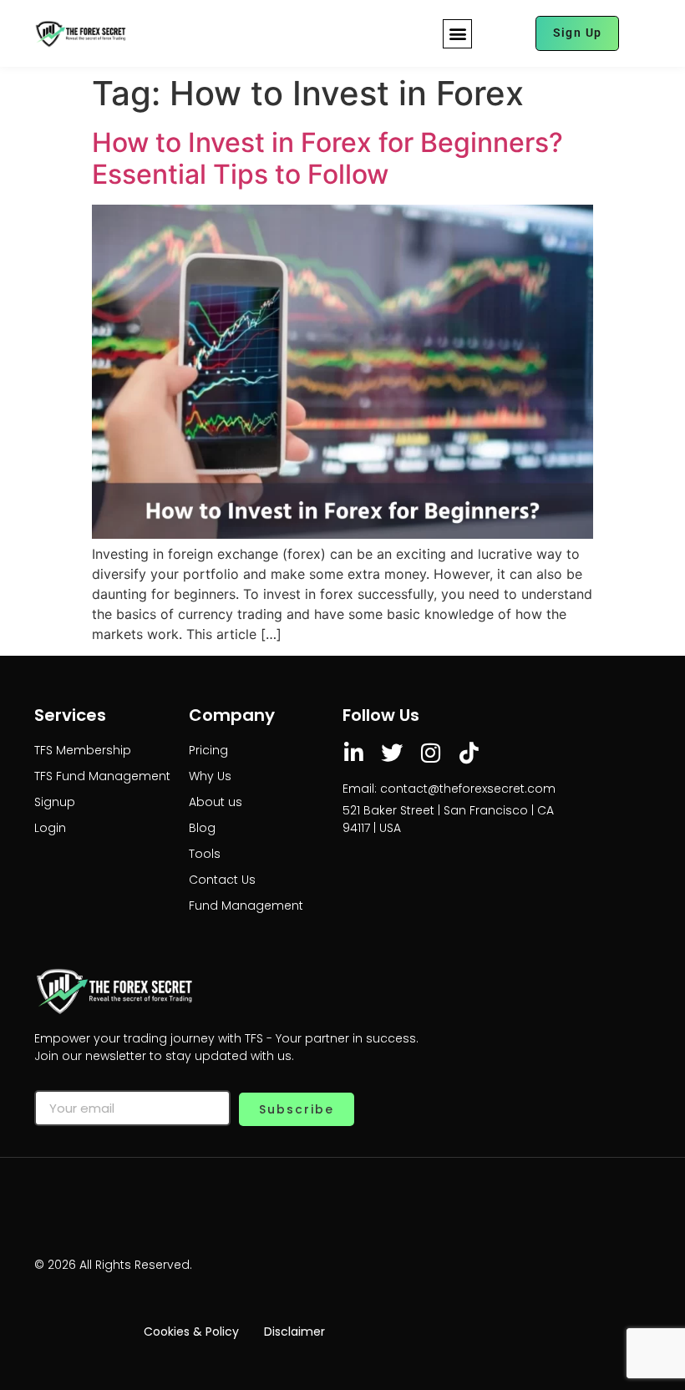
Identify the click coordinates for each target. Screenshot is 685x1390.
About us (215, 802)
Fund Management (246, 905)
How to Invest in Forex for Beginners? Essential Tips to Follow (327, 158)
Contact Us (222, 879)
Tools (205, 853)
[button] (457, 33)
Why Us (210, 776)
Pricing (208, 750)
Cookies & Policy (191, 1331)
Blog (202, 827)
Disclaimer (294, 1331)
